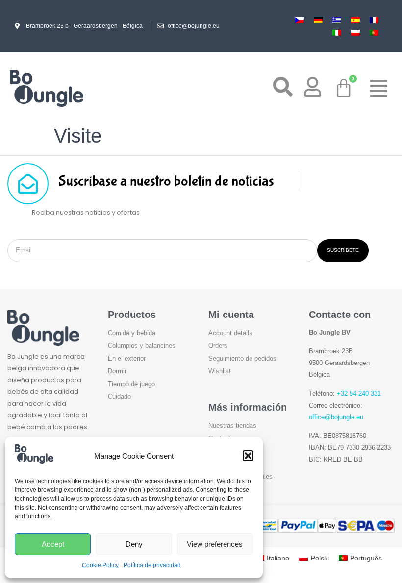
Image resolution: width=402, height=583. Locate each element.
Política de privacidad (152, 565)
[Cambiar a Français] (374, 20)
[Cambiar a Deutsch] (318, 20)
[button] (248, 456)
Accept (53, 544)
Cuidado (119, 396)
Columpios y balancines (142, 345)
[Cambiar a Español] (355, 20)
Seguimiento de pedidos (242, 358)
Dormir (117, 371)
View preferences (215, 544)
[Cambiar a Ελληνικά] (336, 20)
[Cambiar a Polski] (355, 32)
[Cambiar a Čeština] (299, 20)
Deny (134, 544)
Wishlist (219, 371)
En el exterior (127, 358)
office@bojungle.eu (336, 417)
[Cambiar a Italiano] (336, 32)
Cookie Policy (100, 565)
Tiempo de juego (131, 384)
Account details (230, 333)
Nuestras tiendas (232, 425)
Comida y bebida (131, 333)
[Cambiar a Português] (374, 32)
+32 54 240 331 (359, 393)
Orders (217, 345)
